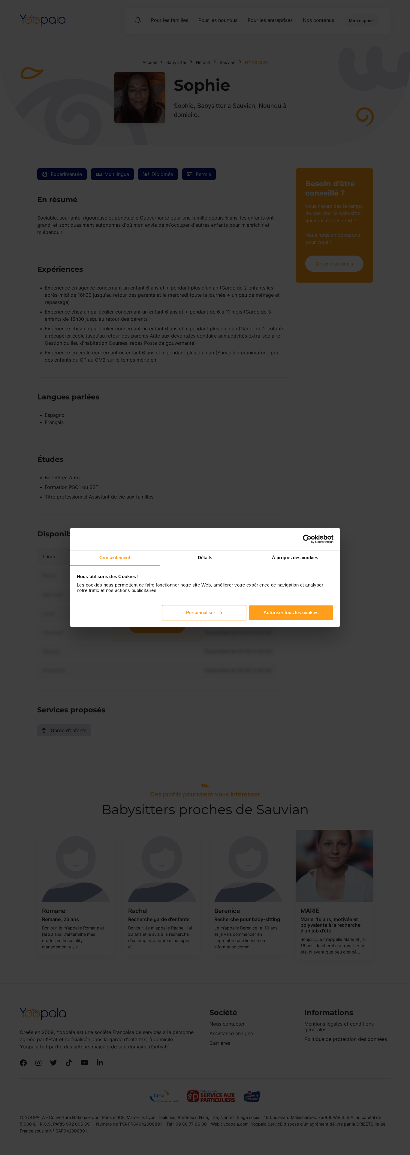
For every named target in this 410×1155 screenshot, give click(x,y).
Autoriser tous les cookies (291, 612)
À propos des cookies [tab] (295, 557)
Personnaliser (200, 612)
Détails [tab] (205, 557)
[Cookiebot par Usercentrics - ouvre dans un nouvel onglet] (307, 539)
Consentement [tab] (114, 557)
